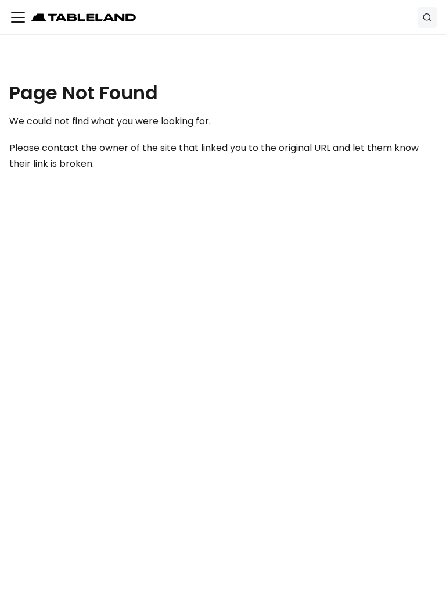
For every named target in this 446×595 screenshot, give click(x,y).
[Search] (427, 17)
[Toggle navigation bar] (18, 17)
